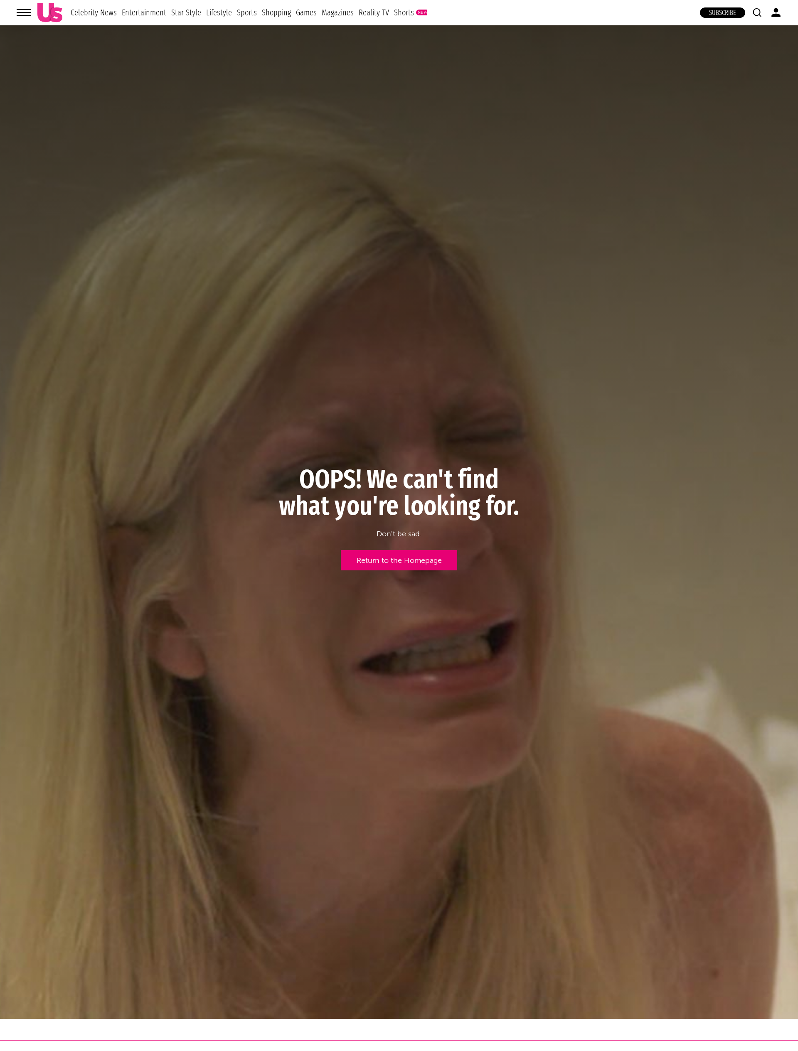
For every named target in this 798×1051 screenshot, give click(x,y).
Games (306, 12)
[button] (756, 12)
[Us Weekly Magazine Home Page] (49, 12)
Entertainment (144, 12)
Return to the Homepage (399, 560)
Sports (247, 12)
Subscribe (722, 13)
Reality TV (374, 12)
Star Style (186, 12)
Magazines (338, 12)
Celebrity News (94, 12)
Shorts (404, 12)
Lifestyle (219, 12)
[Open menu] (24, 12)
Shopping (276, 12)
